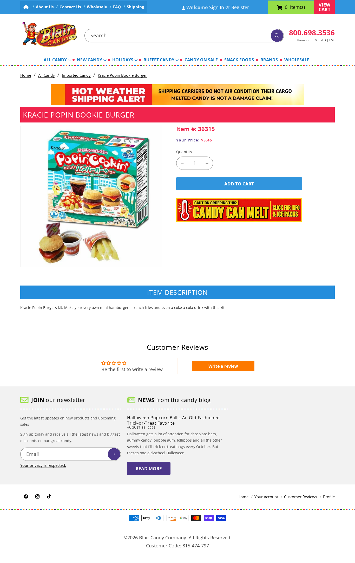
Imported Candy (76, 75)
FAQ (117, 7)
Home (25, 75)
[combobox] (184, 35)
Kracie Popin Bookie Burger (122, 75)
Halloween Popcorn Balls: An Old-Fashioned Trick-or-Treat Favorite (173, 420)
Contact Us (70, 7)
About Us (45, 7)
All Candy (46, 75)
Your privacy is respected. (43, 465)
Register (240, 7)
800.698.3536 (312, 32)
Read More (149, 468)
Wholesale (97, 7)
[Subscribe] (114, 454)
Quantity (184, 152)
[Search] (277, 35)
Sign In (216, 7)
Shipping (135, 7)
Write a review (223, 366)
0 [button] (286, 7)
